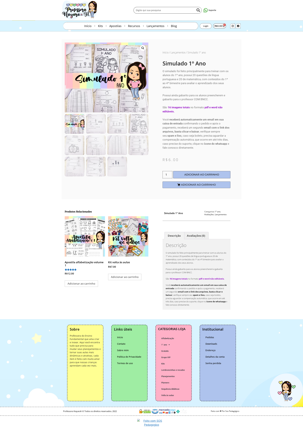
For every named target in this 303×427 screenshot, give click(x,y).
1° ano (217, 211)
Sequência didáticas (170, 389)
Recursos (134, 26)
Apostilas (115, 26)
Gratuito (165, 351)
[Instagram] (232, 26)
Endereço (210, 350)
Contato (121, 343)
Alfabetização (167, 338)
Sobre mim (123, 350)
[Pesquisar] (198, 10)
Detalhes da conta (215, 356)
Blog (174, 26)
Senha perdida (213, 363)
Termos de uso (125, 363)
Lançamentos (155, 26)
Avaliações (209, 214)
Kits (100, 26)
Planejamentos (168, 376)
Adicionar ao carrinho (201, 174)
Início (88, 26)
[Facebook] (238, 26)
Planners (165, 382)
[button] (143, 48)
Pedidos (209, 337)
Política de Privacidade (129, 356)
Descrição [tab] (174, 235)
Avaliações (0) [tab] (196, 235)
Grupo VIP (165, 357)
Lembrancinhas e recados (173, 370)
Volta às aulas (167, 395)
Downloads (211, 343)
